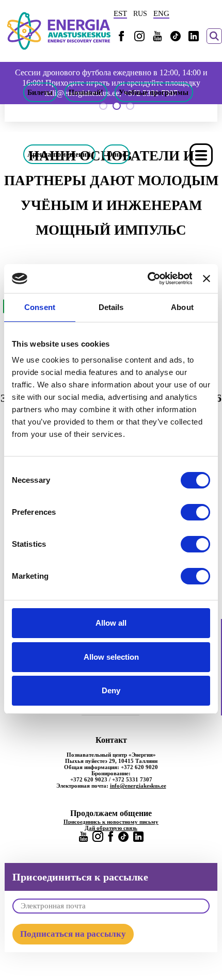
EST (120, 13)
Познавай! (86, 92)
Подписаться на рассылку (73, 934)
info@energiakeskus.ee (138, 786)
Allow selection (111, 657)
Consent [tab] (39, 307)
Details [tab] (111, 307)
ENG (161, 13)
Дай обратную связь (111, 828)
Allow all (111, 622)
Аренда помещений (59, 154)
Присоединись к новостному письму (111, 822)
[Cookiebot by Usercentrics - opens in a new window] (147, 278)
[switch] (195, 512)
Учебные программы (153, 92)
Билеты (40, 92)
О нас (116, 154)
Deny (111, 690)
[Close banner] (206, 278)
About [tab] (182, 307)
